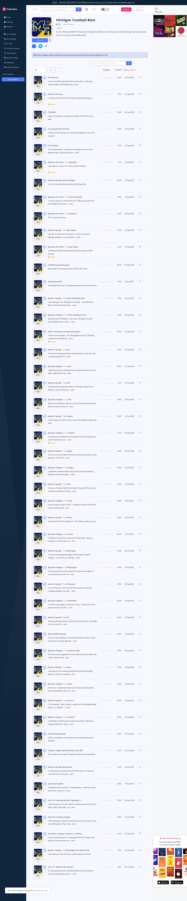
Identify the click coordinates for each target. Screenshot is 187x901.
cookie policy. (40, 890)
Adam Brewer (68, 24)
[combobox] (59, 9)
